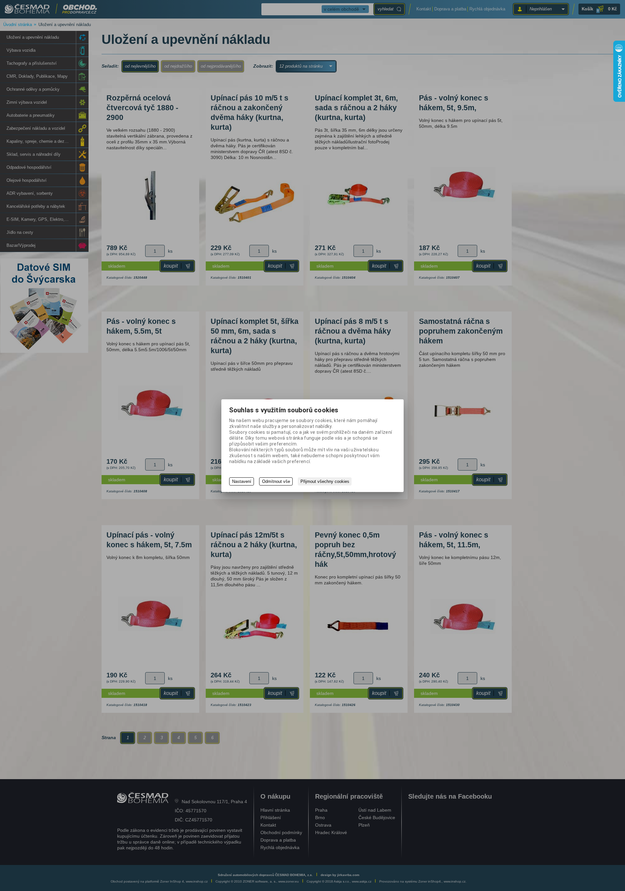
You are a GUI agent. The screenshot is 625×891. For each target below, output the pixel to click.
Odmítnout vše (276, 481)
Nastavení (241, 481)
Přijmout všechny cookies (324, 481)
